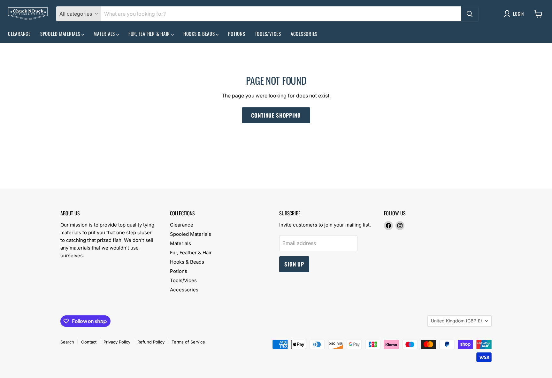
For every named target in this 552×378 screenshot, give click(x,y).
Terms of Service (188, 341)
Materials (105, 33)
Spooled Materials (61, 33)
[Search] (469, 13)
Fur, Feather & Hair (149, 33)
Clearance (19, 33)
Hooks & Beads (199, 33)
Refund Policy (151, 341)
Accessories (304, 33)
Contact (88, 341)
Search (67, 341)
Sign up (294, 264)
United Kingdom (456, 320)
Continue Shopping (276, 115)
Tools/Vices (268, 33)
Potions (236, 33)
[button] (515, 14)
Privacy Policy (116, 341)
